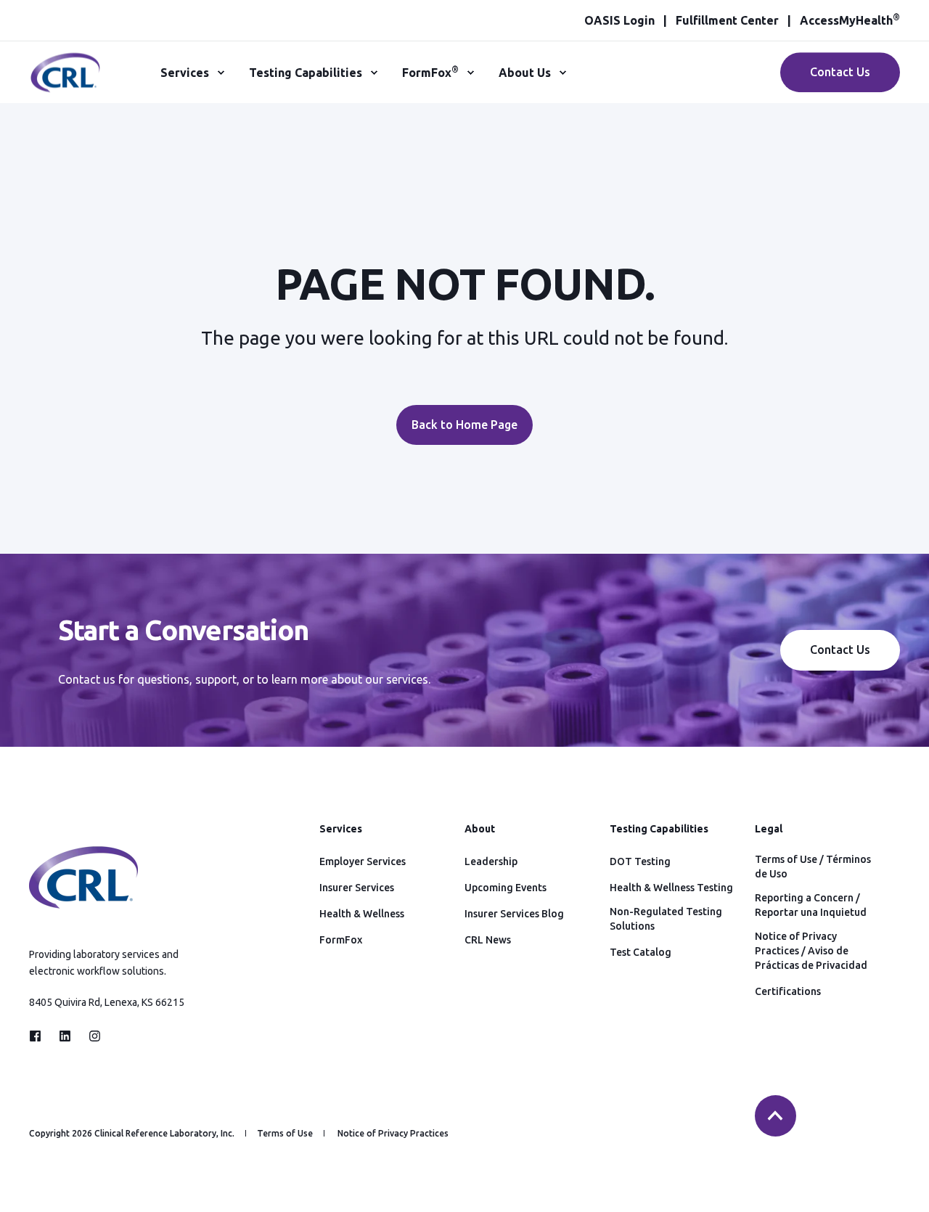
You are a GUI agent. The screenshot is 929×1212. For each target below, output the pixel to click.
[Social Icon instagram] (90, 1036)
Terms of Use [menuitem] (285, 1133)
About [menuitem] (479, 829)
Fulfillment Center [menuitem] (727, 20)
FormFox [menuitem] (430, 72)
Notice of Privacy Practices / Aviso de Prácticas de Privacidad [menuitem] (811, 950)
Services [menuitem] (184, 72)
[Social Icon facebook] (39, 1036)
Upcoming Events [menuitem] (505, 887)
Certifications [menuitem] (788, 991)
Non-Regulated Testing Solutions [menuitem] (666, 919)
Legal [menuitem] (768, 829)
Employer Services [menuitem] (362, 861)
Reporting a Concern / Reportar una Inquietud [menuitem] (811, 905)
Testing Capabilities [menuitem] (305, 72)
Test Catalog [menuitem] (640, 952)
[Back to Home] (65, 84)
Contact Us (840, 71)
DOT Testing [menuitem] (640, 861)
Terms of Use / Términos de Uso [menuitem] (813, 866)
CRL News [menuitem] (487, 940)
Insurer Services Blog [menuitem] (514, 914)
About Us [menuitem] (525, 72)
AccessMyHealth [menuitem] (850, 20)
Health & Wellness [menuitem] (361, 914)
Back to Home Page (464, 424)
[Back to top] (775, 1116)
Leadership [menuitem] (490, 861)
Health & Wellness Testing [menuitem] (671, 887)
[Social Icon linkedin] (65, 1036)
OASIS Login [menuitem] (619, 20)
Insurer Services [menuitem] (356, 887)
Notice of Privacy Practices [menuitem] (393, 1133)
